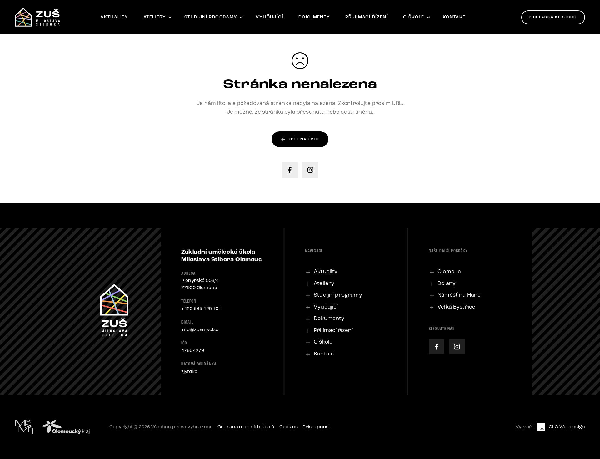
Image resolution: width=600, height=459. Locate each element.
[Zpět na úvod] (37, 17)
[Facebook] (290, 170)
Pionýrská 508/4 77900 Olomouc (200, 284)
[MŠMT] (25, 427)
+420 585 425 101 (201, 308)
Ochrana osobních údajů (246, 427)
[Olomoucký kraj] (66, 427)
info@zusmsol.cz (200, 329)
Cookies (288, 427)
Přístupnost (316, 427)
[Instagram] (310, 170)
